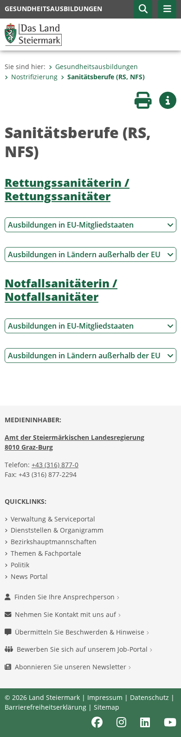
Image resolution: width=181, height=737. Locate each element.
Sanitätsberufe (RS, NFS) (106, 76)
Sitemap (106, 707)
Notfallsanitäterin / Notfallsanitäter (61, 289)
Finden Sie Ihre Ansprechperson (65, 596)
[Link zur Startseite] (33, 34)
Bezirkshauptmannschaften (54, 541)
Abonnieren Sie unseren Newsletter (71, 666)
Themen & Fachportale (46, 553)
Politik (20, 564)
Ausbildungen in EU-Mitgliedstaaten (71, 225)
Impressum (105, 697)
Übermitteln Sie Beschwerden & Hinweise (80, 632)
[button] (143, 9)
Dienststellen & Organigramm (57, 530)
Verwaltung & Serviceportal (53, 519)
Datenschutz (149, 697)
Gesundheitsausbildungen (96, 66)
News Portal (29, 576)
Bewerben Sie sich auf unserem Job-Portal (83, 649)
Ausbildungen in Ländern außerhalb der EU (84, 254)
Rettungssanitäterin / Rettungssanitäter (67, 189)
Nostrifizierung (34, 76)
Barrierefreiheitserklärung (45, 707)
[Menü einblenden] (167, 9)
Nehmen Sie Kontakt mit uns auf (66, 614)
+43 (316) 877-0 (55, 464)
